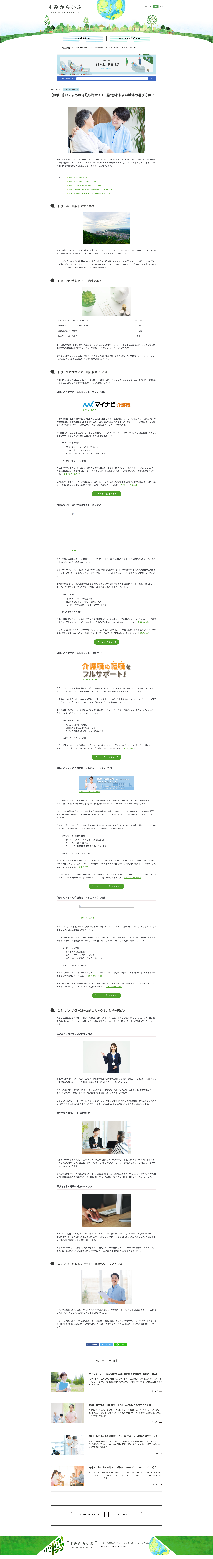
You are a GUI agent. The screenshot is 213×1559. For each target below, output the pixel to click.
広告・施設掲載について (131, 1543)
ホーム (53, 48)
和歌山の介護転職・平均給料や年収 (83, 181)
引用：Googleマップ (87, 866)
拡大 (162, 6)
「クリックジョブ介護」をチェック (106, 886)
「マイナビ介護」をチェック (106, 493)
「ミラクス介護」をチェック (107, 995)
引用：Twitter (129, 748)
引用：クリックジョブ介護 (89, 791)
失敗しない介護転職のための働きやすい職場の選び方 (90, 189)
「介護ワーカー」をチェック (106, 757)
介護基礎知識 (82, 38)
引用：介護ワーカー (89, 679)
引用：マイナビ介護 (88, 410)
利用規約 (110, 1543)
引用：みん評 (143, 622)
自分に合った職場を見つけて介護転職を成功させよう (90, 193)
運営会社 (118, 1543)
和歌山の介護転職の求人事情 (80, 177)
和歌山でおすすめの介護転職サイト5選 (85, 185)
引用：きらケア (78, 550)
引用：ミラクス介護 (86, 918)
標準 (155, 6)
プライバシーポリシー (149, 1543)
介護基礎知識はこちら (86, 1514)
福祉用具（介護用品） (130, 38)
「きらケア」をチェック (106, 642)
